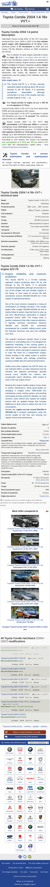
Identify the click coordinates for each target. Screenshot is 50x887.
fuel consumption (34, 868)
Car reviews (18, 9)
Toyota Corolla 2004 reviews (26, 737)
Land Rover (40, 792)
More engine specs (10, 80)
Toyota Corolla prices (12, 726)
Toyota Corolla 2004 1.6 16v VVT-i (15, 679)
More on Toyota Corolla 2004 (24, 26)
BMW (30, 753)
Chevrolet (40, 753)
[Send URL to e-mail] (29, 856)
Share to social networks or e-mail (26, 732)
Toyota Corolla (23, 12)
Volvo (30, 850)
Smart (40, 830)
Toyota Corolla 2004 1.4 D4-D (13, 658)
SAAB (10, 830)
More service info (42, 450)
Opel (40, 811)
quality (36, 726)
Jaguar (40, 782)
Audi (19, 753)
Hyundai (9, 782)
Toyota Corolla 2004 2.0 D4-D (13, 714)
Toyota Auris (44, 496)
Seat (19, 830)
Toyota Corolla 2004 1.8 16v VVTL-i (15, 694)
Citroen (20, 763)
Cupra (30, 763)
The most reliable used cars (38, 863)
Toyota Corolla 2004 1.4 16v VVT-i (15, 648)
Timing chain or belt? (15, 868)
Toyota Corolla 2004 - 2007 (40, 12)
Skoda (30, 830)
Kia (20, 792)
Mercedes (30, 801)
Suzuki (20, 840)
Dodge (10, 772)
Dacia (40, 763)
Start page (4, 12)
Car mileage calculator (10, 872)
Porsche (20, 821)
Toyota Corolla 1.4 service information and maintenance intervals (25, 156)
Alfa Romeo (9, 753)
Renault (30, 821)
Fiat (20, 772)
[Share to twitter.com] (25, 856)
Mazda (20, 801)
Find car (31, 9)
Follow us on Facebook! (25, 881)
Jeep (9, 792)
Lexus (10, 801)
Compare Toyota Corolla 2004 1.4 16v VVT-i (25, 530)
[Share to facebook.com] (20, 856)
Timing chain (44, 441)
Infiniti (20, 782)
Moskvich (20, 811)
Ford (30, 772)
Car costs (23, 872)
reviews (27, 726)
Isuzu (30, 782)
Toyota (13, 12)
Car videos (44, 872)
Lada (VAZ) (30, 792)
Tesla (30, 840)
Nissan (30, 811)
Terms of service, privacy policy (25, 876)
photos (44, 726)
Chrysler (9, 763)
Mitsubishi (9, 811)
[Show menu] (47, 9)
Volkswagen (20, 850)
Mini (40, 801)
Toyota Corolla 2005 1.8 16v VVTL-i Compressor (20, 702)
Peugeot (9, 821)
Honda (40, 772)
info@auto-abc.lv (29, 884)
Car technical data (19, 863)
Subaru (9, 840)
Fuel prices (34, 872)
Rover (40, 821)
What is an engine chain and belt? (32, 57)
